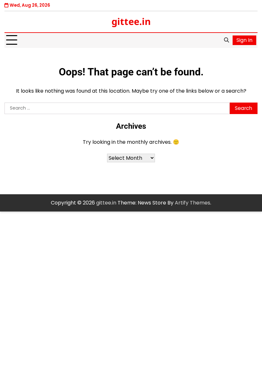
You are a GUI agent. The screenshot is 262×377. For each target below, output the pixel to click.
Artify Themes (192, 202)
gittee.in (131, 21)
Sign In (244, 40)
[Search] (226, 40)
